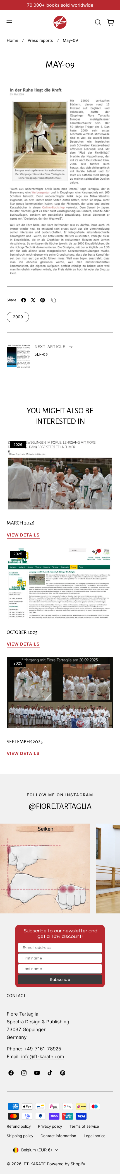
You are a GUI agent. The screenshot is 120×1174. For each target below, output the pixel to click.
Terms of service (84, 1126)
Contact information (58, 1136)
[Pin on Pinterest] (42, 300)
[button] (9, 22)
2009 (18, 316)
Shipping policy (20, 1136)
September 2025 (25, 741)
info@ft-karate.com (42, 1056)
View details (23, 535)
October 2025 (22, 632)
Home (12, 40)
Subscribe (60, 979)
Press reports (40, 40)
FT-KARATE (35, 1163)
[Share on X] (33, 300)
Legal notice (94, 1136)
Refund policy (19, 1126)
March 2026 (20, 523)
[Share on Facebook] (24, 300)
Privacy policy (50, 1126)
